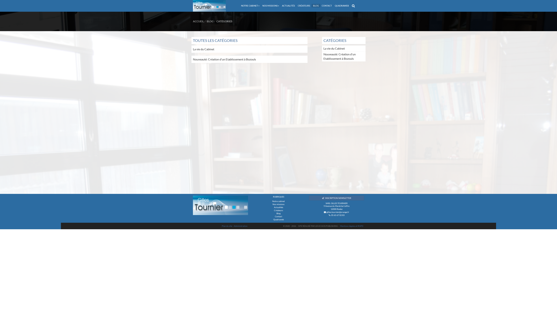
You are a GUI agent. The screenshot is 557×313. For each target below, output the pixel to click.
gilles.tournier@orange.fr (338, 212)
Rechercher (354, 6)
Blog (316, 5)
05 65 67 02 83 (337, 215)
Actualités (288, 5)
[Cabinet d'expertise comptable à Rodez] (220, 205)
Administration (240, 226)
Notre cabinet (249, 5)
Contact (327, 5)
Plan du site (227, 226)
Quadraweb (342, 5)
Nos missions (270, 5)
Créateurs (304, 5)
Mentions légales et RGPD (351, 226)
